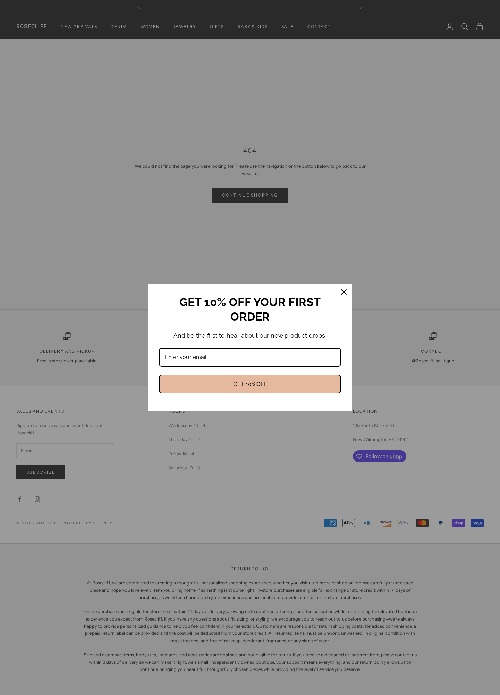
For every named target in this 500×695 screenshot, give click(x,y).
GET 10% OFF (250, 384)
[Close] (344, 292)
